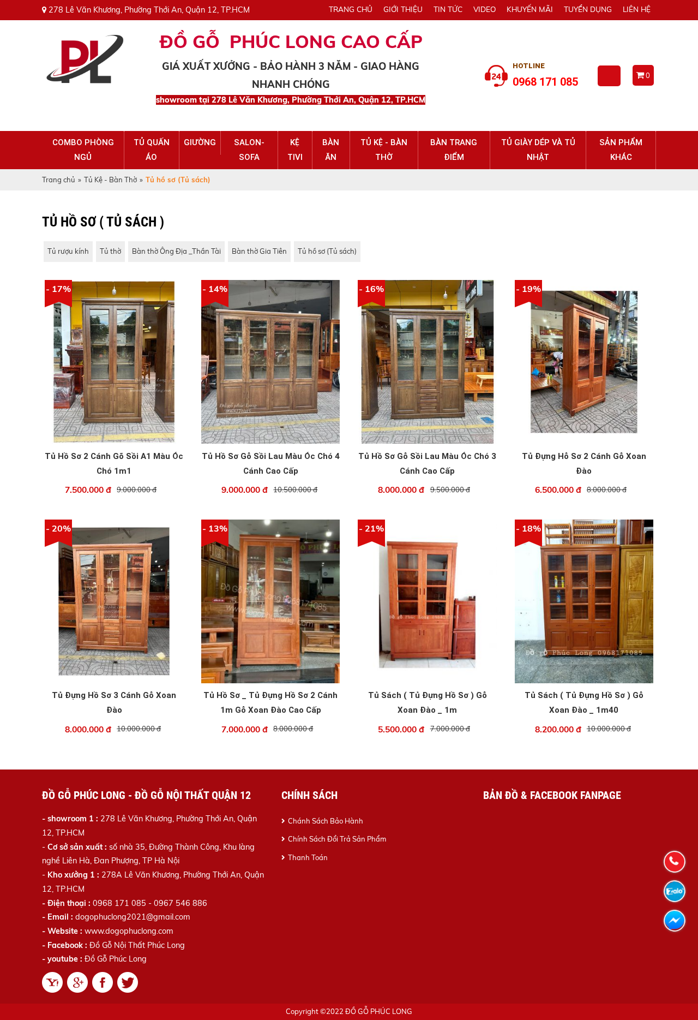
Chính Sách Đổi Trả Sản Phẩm (337, 838)
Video (484, 9)
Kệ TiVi (295, 150)
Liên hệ (637, 9)
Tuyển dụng (588, 9)
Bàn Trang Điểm (453, 150)
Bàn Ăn (330, 150)
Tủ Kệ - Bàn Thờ (383, 150)
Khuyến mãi (530, 9)
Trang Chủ (350, 9)
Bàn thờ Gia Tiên (259, 251)
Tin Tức (448, 9)
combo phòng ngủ (83, 150)
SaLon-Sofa (249, 150)
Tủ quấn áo (152, 150)
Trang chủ (58, 179)
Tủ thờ (110, 251)
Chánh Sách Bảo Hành (325, 820)
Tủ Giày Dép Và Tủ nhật (538, 150)
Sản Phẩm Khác (620, 150)
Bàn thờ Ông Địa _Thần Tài (176, 251)
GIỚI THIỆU (403, 9)
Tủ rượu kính (68, 251)
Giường (200, 142)
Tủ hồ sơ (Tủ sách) (327, 251)
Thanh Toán (308, 857)
